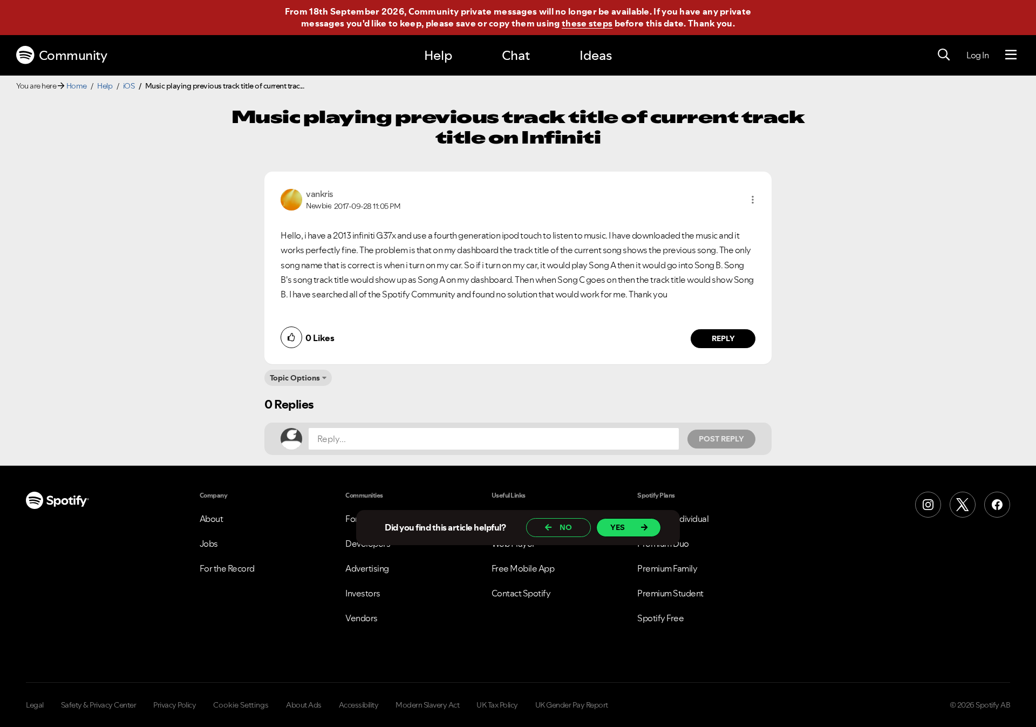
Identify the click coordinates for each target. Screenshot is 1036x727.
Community (73, 55)
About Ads (304, 705)
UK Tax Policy (497, 705)
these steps (587, 23)
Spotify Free (660, 618)
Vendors (361, 618)
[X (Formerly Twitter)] (963, 505)
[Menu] (1011, 55)
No (566, 527)
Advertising (367, 568)
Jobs (209, 543)
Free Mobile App (523, 568)
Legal (35, 705)
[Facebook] (997, 505)
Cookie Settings (241, 705)
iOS (129, 85)
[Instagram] (928, 505)
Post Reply (721, 438)
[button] (753, 200)
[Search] (944, 55)
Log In (977, 55)
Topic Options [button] (295, 377)
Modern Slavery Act (427, 705)
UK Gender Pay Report (571, 705)
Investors (362, 593)
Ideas (596, 55)
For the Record (227, 568)
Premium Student (670, 593)
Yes (617, 527)
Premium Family (667, 568)
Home (76, 85)
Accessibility (359, 705)
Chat (516, 55)
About (211, 519)
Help (438, 55)
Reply (723, 338)
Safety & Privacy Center (99, 705)
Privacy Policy (174, 705)
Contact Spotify (521, 593)
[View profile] (291, 199)
